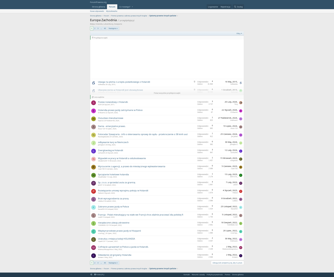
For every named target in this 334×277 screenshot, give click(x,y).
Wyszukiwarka (111, 11)
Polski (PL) (100, 274)
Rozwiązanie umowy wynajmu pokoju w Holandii (123, 190)
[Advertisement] (167, 59)
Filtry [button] (238, 33)
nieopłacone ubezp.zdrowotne (113, 222)
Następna (112, 28)
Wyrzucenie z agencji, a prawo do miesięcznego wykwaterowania (131, 166)
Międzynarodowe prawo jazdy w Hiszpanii (119, 230)
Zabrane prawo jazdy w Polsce (113, 206)
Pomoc (227, 274)
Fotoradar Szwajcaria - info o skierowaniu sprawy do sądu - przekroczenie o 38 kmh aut (143, 134)
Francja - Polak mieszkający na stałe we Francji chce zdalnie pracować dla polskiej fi (140, 214)
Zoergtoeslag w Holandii (110, 150)
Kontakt (187, 274)
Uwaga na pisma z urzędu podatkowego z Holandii (124, 81)
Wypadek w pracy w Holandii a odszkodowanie (122, 158)
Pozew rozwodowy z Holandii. (113, 101)
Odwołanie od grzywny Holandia (114, 254)
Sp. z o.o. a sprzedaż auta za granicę (116, 182)
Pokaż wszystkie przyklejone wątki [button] (167, 93)
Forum (112, 6)
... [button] (101, 28)
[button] (132, 6)
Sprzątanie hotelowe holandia (113, 174)
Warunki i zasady (198, 274)
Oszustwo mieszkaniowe (110, 117)
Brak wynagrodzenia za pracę (113, 198)
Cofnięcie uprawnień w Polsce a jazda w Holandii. (123, 246)
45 (105, 28)
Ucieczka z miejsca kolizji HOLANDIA (116, 238)
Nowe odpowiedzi (97, 11)
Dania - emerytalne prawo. (112, 126)
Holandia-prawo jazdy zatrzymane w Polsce (120, 110)
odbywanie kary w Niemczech (113, 142)
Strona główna (98, 6)
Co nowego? (124, 6)
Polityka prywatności (215, 274)
